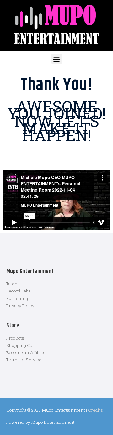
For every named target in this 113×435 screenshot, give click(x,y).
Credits (95, 410)
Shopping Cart (20, 345)
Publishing (17, 298)
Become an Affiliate (26, 352)
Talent (12, 284)
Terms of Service (23, 359)
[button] (56, 59)
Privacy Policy (20, 305)
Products (15, 338)
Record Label (19, 291)
